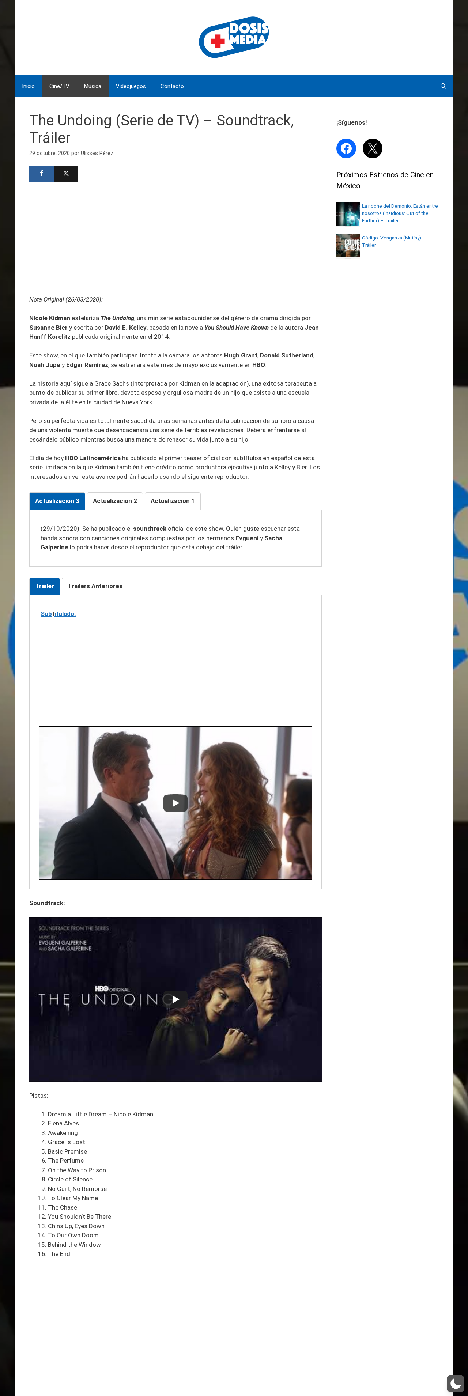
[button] (455, 1383)
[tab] (57, 501)
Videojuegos (131, 86)
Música (92, 86)
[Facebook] (41, 174)
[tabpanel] (175, 538)
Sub (46, 613)
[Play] (175, 803)
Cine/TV (59, 86)
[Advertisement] (175, 237)
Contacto (172, 86)
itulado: (65, 613)
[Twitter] (66, 174)
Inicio (28, 86)
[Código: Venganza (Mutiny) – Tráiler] (348, 255)
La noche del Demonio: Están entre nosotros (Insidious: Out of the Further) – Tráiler (400, 213)
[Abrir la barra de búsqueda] (443, 86)
